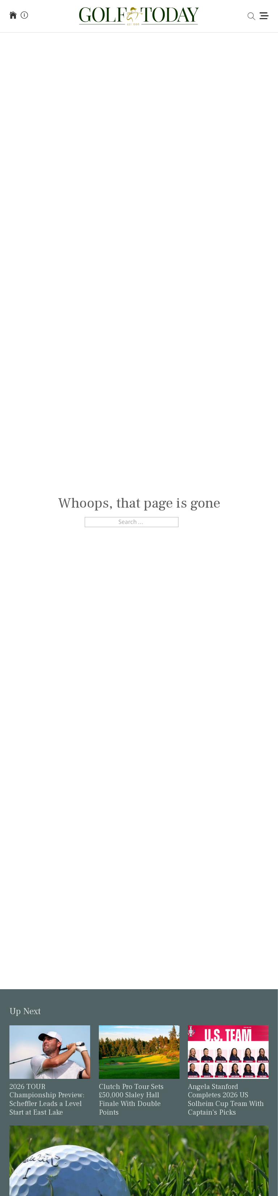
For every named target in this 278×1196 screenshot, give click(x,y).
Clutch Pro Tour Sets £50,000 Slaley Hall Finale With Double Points (131, 1099)
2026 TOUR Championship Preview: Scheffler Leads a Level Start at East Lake (46, 1099)
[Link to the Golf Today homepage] (13, 15)
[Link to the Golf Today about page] (24, 15)
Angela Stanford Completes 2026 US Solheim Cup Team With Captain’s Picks (226, 1099)
